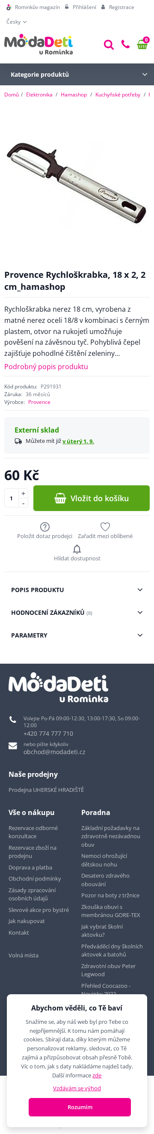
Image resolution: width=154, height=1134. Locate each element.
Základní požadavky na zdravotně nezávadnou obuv (110, 836)
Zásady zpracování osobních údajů (32, 894)
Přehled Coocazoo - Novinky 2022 (105, 990)
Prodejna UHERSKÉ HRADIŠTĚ (46, 790)
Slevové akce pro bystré (39, 910)
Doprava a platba (30, 867)
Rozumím (80, 1107)
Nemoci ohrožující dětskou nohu (104, 860)
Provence (39, 402)
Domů (11, 94)
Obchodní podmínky (35, 878)
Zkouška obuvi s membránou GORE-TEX (110, 911)
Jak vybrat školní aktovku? (102, 931)
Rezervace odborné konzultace (33, 832)
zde (96, 1075)
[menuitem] (33, 7)
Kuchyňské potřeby (117, 94)
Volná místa (23, 955)
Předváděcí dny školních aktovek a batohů (112, 950)
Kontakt (19, 932)
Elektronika (39, 94)
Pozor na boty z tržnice (110, 895)
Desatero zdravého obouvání (105, 880)
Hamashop (74, 94)
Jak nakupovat (27, 921)
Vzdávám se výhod (77, 1088)
